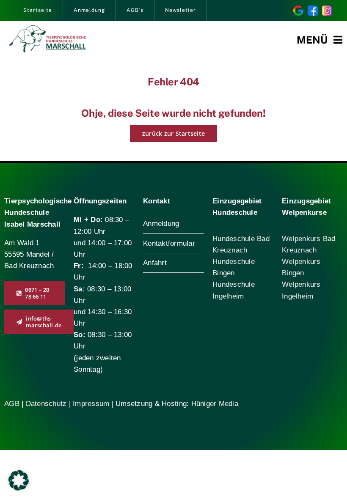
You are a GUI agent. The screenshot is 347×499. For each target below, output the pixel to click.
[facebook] (313, 9)
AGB (11, 404)
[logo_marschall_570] (47, 29)
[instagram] (327, 9)
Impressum (91, 404)
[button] (18, 480)
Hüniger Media (214, 404)
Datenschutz (47, 404)
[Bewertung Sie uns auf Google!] (298, 9)
